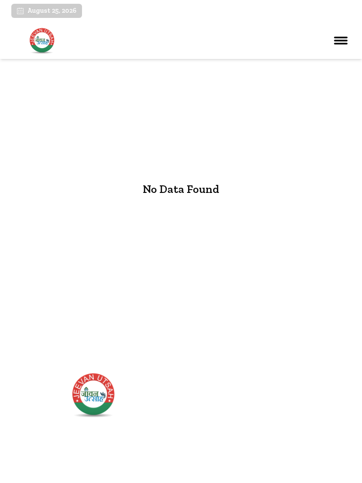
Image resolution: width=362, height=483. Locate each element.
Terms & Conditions (273, 470)
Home (197, 391)
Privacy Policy (331, 470)
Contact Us (205, 439)
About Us (202, 407)
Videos (198, 423)
